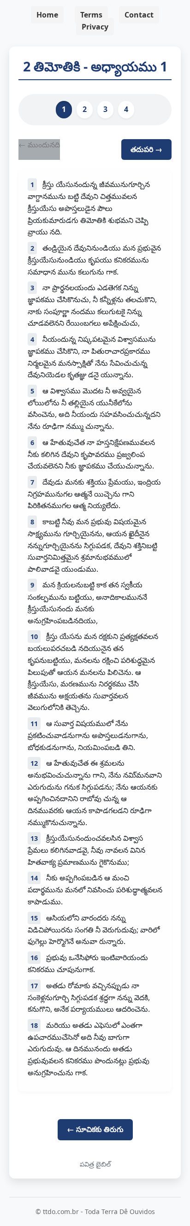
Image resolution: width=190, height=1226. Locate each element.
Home (47, 15)
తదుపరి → (146, 149)
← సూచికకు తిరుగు (95, 1129)
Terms (91, 15)
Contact (139, 15)
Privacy (95, 27)
